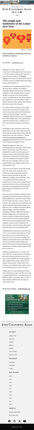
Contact (11, 368)
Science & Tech (13, 354)
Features (11, 345)
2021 (10, 388)
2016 (10, 404)
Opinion (11, 342)
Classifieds (11, 365)
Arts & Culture (13, 351)
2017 (10, 401)
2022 (10, 385)
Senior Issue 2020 (13, 415)
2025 (10, 376)
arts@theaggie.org (17, 63)
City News (11, 339)
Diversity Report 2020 (14, 412)
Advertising (12, 362)
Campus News (12, 336)
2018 (10, 398)
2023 (10, 382)
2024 (10, 379)
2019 (10, 395)
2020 (10, 392)
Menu (17, 15)
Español (11, 348)
